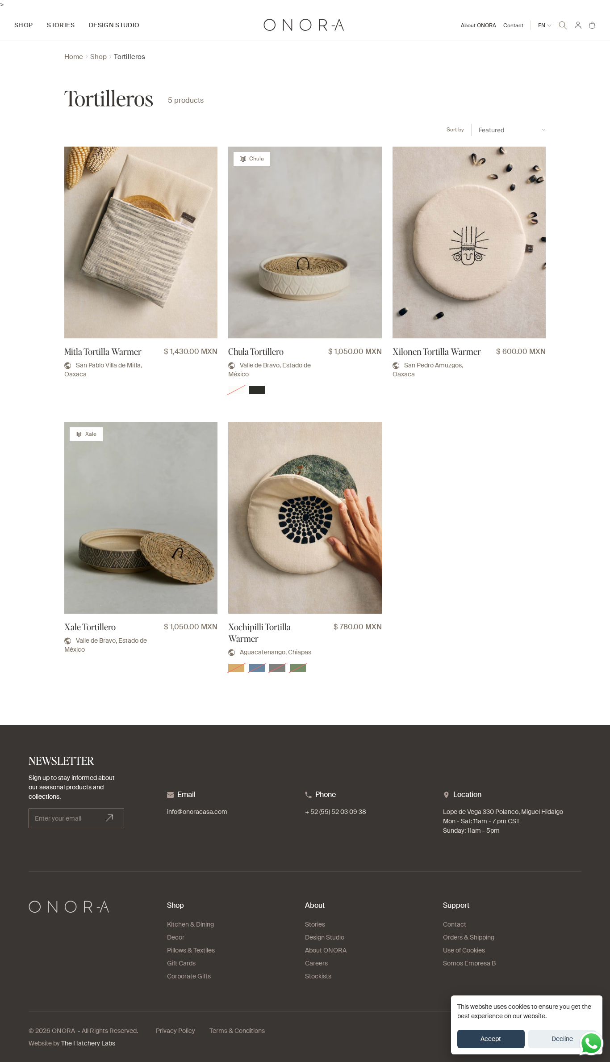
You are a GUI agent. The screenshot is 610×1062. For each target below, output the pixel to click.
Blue (257, 668)
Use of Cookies (464, 950)
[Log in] (577, 25)
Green (298, 668)
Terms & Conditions (237, 1031)
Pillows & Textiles (191, 950)
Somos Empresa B (469, 963)
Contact (513, 25)
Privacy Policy (175, 1031)
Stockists (318, 976)
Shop (98, 57)
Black (257, 390)
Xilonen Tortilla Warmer (437, 351)
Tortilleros (129, 57)
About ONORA (478, 25)
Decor (175, 937)
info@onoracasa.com (197, 812)
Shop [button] (23, 25)
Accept (490, 1039)
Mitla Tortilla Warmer (103, 351)
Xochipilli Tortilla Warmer (259, 632)
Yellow (236, 668)
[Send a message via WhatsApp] (591, 1043)
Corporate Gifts (189, 976)
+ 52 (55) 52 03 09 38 (335, 812)
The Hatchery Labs (88, 1043)
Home (73, 57)
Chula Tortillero (256, 351)
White (236, 390)
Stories (315, 924)
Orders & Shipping (468, 937)
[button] (563, 24)
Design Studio (324, 937)
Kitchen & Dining (190, 924)
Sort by (455, 129)
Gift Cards (181, 963)
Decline (562, 1039)
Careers (316, 963)
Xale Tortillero (90, 626)
